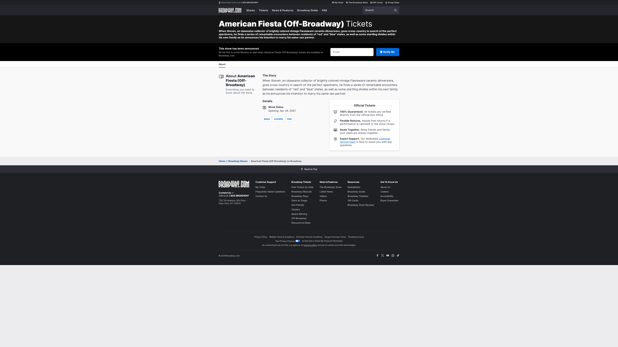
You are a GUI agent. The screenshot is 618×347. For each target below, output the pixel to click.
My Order (339, 2)
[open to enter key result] (395, 10)
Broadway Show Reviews (361, 205)
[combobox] (381, 10)
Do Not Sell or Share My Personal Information (322, 241)
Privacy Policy (260, 237)
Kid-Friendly (297, 205)
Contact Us (225, 192)
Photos (323, 200)
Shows (250, 10)
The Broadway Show (358, 2)
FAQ (324, 10)
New (289, 118)
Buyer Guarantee (389, 200)
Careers (384, 191)
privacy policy (310, 245)
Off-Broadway (298, 218)
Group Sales (393, 2)
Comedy (278, 118)
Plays (267, 118)
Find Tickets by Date (302, 187)
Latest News (326, 191)
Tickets (263, 10)
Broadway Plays (299, 196)
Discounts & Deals (300, 222)
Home (222, 161)
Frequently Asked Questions (270, 191)
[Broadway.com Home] (230, 10)
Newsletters (354, 187)
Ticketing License (356, 237)
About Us (385, 187)
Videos (323, 196)
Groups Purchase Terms (335, 237)
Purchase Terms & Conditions (309, 237)
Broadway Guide (307, 10)
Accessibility (386, 196)
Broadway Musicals (301, 191)
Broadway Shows (238, 161)
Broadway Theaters (358, 196)
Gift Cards (378, 2)
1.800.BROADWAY (239, 2)
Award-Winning (299, 214)
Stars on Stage (299, 200)
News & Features (282, 10)
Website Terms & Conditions (281, 237)
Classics (295, 209)
